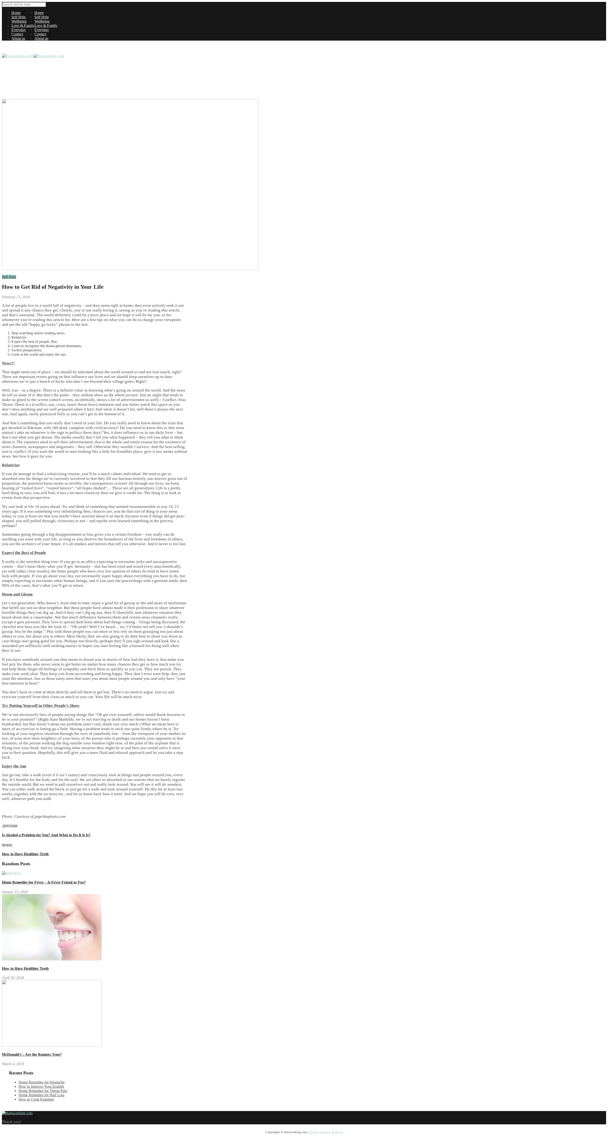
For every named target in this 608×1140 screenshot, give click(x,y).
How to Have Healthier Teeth (25, 968)
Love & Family (22, 26)
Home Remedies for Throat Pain (43, 1091)
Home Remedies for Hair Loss (41, 1095)
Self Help (18, 17)
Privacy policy (318, 1132)
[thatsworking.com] (33, 56)
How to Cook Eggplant (36, 1099)
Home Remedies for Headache (42, 1082)
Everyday (18, 30)
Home (16, 13)
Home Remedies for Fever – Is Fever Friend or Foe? (44, 882)
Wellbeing (19, 21)
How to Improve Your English (41, 1086)
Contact (17, 34)
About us (18, 38)
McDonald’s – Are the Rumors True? (32, 1054)
